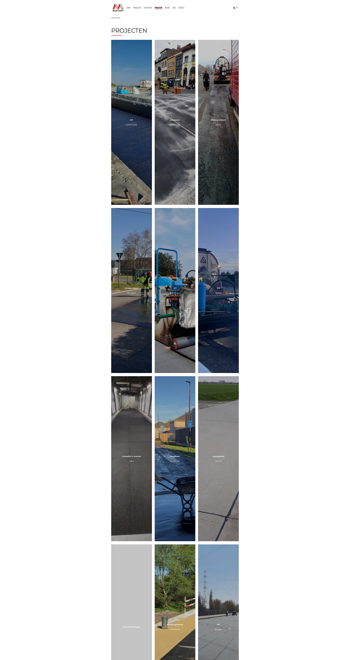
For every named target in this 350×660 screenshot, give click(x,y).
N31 (218, 624)
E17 (174, 288)
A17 (131, 120)
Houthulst (175, 456)
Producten (137, 7)
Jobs (174, 7)
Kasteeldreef (218, 456)
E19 (218, 288)
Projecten (158, 7)
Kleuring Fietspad (131, 627)
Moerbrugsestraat (175, 624)
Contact (181, 7)
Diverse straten (218, 120)
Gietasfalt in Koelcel (131, 456)
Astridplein (175, 120)
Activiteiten (148, 7)
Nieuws (167, 7)
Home (128, 7)
